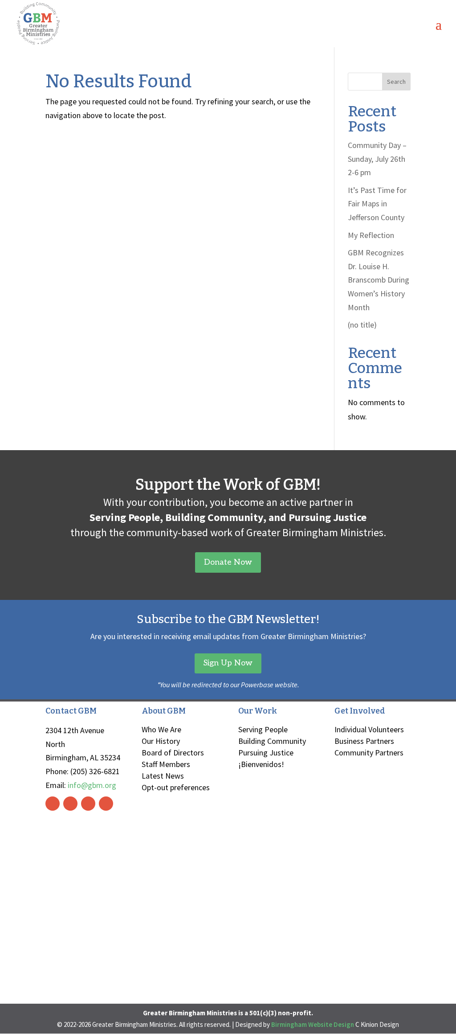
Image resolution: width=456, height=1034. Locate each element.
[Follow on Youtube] (106, 803)
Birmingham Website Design (312, 1024)
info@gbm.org (92, 785)
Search (396, 82)
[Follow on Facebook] (52, 803)
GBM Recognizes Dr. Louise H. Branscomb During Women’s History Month (378, 279)
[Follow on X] (88, 803)
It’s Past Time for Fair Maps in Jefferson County (377, 203)
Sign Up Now (228, 663)
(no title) (362, 325)
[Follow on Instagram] (70, 803)
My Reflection (371, 235)
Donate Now (228, 562)
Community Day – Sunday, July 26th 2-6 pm (377, 158)
